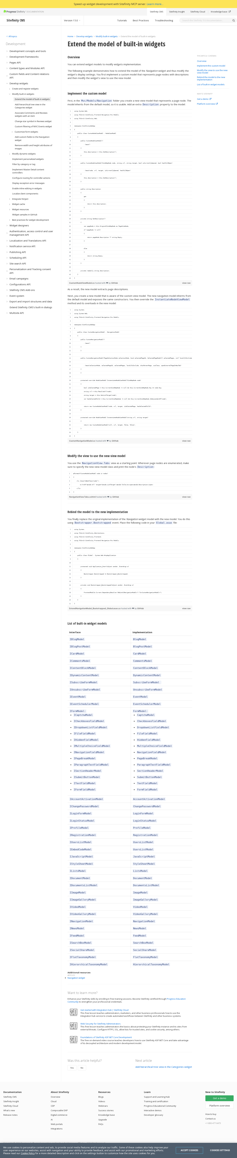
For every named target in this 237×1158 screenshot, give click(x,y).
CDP (53, 1105)
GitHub (114, 283)
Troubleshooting (164, 20)
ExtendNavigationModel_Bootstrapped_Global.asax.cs (95, 608)
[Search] (233, 20)
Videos (101, 1101)
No (82, 1067)
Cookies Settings (220, 1150)
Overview (201, 61)
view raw (186, 283)
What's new (9, 1110)
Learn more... (155, 4)
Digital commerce (59, 1114)
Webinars (103, 1105)
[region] (130, 194)
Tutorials (122, 20)
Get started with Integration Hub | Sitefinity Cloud (104, 1010)
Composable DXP (59, 1110)
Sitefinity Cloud (197, 11)
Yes (72, 1067)
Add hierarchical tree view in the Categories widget (163, 1066)
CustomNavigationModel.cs (82, 441)
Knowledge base (219, 11)
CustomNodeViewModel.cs (82, 283)
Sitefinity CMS (156, 11)
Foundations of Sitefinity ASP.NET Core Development (106, 1037)
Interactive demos (153, 1110)
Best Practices (141, 20)
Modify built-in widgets (107, 36)
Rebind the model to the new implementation (211, 78)
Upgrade (102, 1119)
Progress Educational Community (160, 1105)
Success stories (106, 1110)
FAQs (100, 1124)
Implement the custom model (211, 66)
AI (52, 1119)
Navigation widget (76, 977)
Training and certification (156, 1101)
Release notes (10, 1114)
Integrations (57, 1128)
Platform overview (206, 104)
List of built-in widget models (211, 84)
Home (70, 36)
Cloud (53, 1101)
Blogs (101, 1096)
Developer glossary (153, 1114)
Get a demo (202, 99)
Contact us (210, 1118)
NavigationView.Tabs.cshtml (82, 497)
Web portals (57, 1124)
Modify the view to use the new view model (212, 71)
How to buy (210, 1114)
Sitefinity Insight (177, 11)
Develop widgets (84, 36)
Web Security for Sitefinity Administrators (100, 1023)
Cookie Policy (28, 1153)
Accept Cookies (189, 1150)
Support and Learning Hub (157, 1096)
